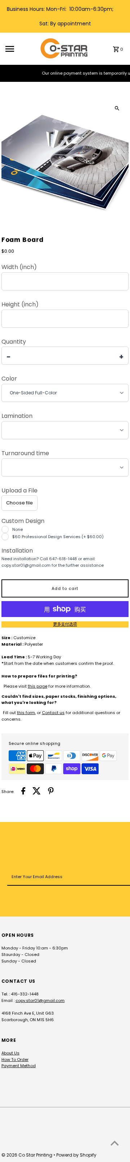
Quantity (13, 342)
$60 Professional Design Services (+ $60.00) (58, 537)
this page (37, 686)
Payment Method (18, 1066)
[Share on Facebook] (23, 792)
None (17, 529)
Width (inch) (19, 267)
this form (26, 713)
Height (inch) (20, 304)
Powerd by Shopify (76, 1155)
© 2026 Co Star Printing (27, 1155)
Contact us (53, 713)
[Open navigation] (20, 49)
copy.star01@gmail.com (40, 1000)
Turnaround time (25, 453)
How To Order (15, 1059)
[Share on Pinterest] (51, 792)
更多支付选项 (65, 624)
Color (9, 379)
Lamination (16, 416)
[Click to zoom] (117, 108)
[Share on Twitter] (36, 792)
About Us (10, 1053)
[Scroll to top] (115, 1143)
